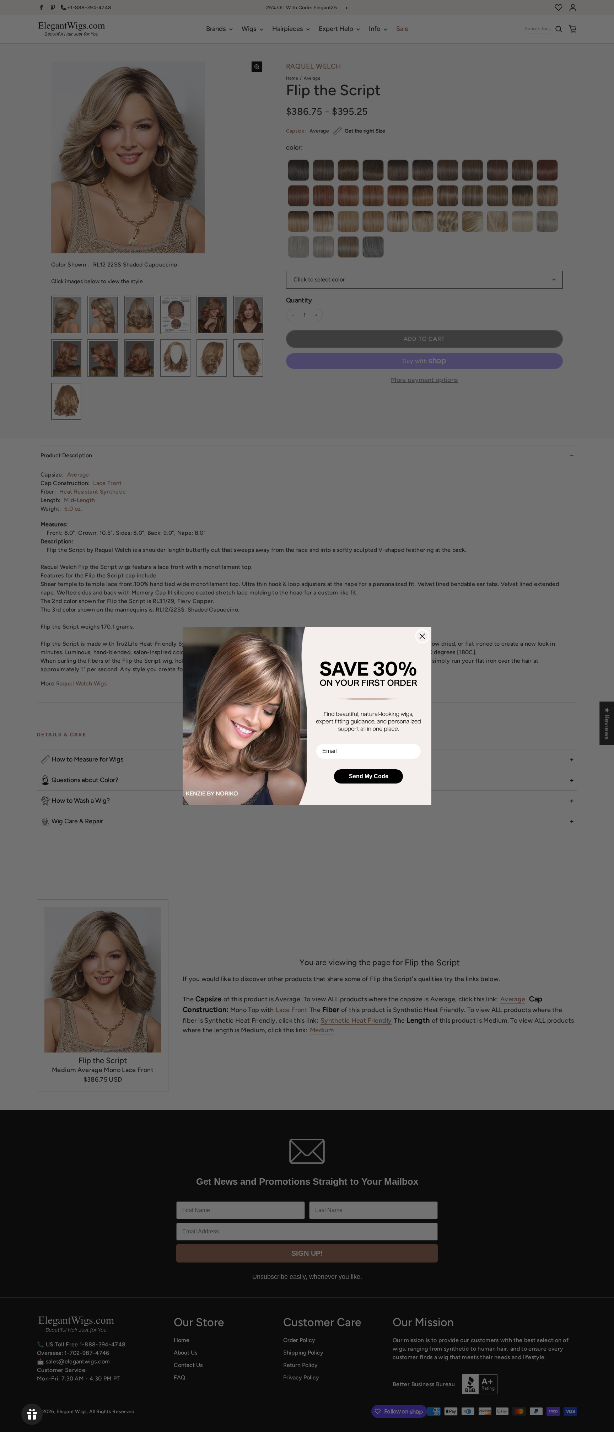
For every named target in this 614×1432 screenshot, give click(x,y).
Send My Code (368, 776)
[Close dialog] (422, 636)
